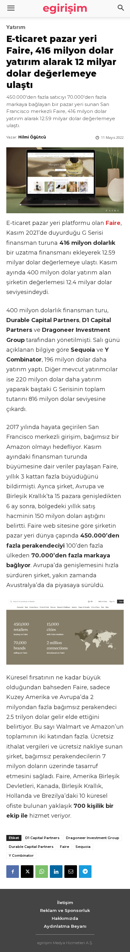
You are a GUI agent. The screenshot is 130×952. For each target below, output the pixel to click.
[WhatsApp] (41, 871)
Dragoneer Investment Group (92, 838)
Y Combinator (21, 855)
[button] (121, 8)
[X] (27, 871)
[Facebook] (12, 871)
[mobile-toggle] (11, 8)
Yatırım (16, 27)
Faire (64, 846)
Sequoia (83, 846)
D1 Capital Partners (42, 838)
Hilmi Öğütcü (32, 137)
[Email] (70, 871)
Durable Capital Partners (31, 846)
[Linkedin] (56, 871)
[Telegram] (85, 871)
